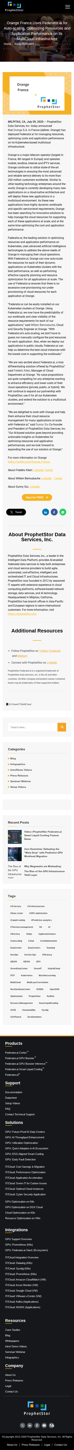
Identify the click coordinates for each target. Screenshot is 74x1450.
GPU (38, 961)
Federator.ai (12, 1074)
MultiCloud (26, 704)
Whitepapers (12, 1340)
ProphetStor (35, 996)
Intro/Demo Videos (21, 769)
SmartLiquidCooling (48, 1003)
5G (40, 927)
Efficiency (47, 955)
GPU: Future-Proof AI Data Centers (25, 1131)
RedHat (50, 996)
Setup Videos (18, 787)
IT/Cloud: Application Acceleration (24, 1177)
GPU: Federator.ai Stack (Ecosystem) (26, 1250)
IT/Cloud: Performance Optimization (25, 1172)
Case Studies (12, 1329)
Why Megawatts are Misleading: (44, 870)
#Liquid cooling (17, 920)
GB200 (13, 961)
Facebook (55, 651)
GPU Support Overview (18, 1239)
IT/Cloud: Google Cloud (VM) (21, 1290)
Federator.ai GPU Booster (20, 1058)
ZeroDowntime (34, 1017)
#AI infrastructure (36, 906)
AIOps (29, 934)
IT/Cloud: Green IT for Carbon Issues (26, 1183)
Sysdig (45, 1010)
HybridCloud (54, 968)
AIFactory (15, 934)
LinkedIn (52, 662)
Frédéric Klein (22, 370)
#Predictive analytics (41, 920)
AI (10, 704)
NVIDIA (40, 989)
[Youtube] (44, 1425)
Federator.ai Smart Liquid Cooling (24, 1069)
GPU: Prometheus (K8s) (19, 1244)
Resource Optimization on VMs (22, 1218)
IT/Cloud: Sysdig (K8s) (18, 1268)
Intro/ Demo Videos (16, 1346)
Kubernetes (27, 975)
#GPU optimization (38, 913)
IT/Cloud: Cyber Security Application (25, 1194)
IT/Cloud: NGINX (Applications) (22, 1307)
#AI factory (15, 906)
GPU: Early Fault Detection (20, 1159)
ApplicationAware (47, 934)
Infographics (17, 764)
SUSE (13, 1010)
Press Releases (19, 775)
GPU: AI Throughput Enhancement (24, 1137)
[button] (68, 7)
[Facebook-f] (37, 1425)
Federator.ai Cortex (17, 1052)
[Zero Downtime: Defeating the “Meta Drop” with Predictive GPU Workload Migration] (15, 854)
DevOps (14, 955)
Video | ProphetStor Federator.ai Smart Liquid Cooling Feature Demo (43, 835)
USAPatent (15, 1017)
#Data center (16, 913)
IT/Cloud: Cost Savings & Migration (25, 1166)
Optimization (16, 996)
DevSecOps (30, 955)
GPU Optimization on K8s (19, 1201)
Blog (7, 1335)
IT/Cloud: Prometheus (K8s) (21, 1274)
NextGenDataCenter (20, 989)
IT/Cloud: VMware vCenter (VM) (23, 1296)
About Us (10, 1374)
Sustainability (28, 1010)
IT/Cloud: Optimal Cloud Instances (24, 1188)
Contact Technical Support (20, 1114)
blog (13, 758)
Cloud (31, 941)
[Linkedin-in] (30, 1425)
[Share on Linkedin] (45, 512)
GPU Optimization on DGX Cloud (24, 1207)
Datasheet (11, 1097)
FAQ (7, 1108)
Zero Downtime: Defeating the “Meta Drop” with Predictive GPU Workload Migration (43, 853)
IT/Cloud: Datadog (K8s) (18, 1262)
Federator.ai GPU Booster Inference (26, 1063)
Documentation (13, 1092)
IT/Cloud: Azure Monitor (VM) (21, 1285)
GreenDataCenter (19, 968)
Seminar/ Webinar (20, 781)
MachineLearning (47, 975)
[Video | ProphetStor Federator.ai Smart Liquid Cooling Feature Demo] (15, 837)
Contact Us (11, 1391)
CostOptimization (48, 941)
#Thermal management (21, 927)
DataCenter (16, 948)
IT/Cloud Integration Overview (22, 1257)
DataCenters (34, 948)
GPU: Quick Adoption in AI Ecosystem (26, 1148)
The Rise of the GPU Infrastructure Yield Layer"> (15, 871)
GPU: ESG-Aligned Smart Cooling (24, 1153)
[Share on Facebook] (54, 512)
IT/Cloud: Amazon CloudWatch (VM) (25, 1279)
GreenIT (16, 704)
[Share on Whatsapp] (62, 512)
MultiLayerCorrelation (37, 982)
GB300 (26, 961)
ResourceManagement (21, 1003)
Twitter (43, 651)
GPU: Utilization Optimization (21, 1142)
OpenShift (54, 989)
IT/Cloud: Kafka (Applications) (22, 1301)
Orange (17, 130)
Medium (22, 656)
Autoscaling (16, 941)
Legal (8, 1386)
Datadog (51, 948)
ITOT (12, 975)
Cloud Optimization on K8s (20, 1212)
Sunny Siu (37, 437)
